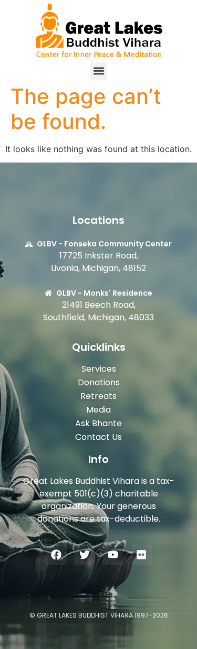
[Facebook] (56, 554)
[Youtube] (112, 554)
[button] (98, 71)
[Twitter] (84, 554)
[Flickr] (141, 554)
